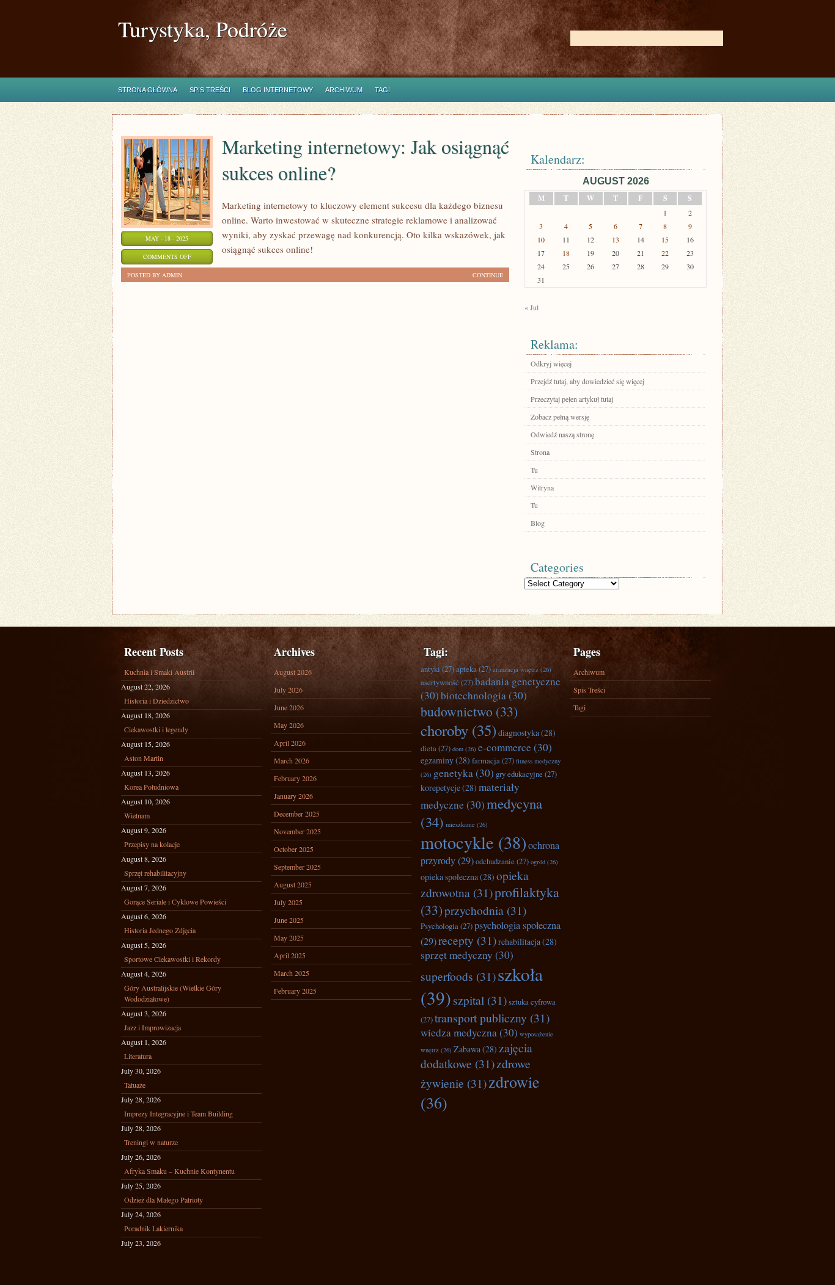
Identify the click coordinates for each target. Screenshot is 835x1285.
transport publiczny (492, 1017)
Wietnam (137, 815)
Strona (540, 452)
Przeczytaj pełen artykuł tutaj (572, 399)
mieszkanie (467, 824)
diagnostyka (527, 732)
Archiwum (343, 89)
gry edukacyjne (526, 773)
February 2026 (295, 778)
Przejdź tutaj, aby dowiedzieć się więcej (587, 381)
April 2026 (290, 743)
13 (615, 239)
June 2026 (289, 707)
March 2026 (291, 760)
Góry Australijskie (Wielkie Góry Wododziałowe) (172, 993)
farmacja (493, 760)
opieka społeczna (458, 877)
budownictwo (469, 711)
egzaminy (445, 760)
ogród (544, 861)
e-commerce (515, 747)
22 (665, 253)
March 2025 (291, 973)
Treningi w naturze (151, 1142)
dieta (436, 748)
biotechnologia (484, 695)
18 (566, 253)
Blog (538, 523)
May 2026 (289, 725)
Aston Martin (143, 758)
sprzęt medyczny (467, 955)
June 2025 (289, 920)
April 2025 (290, 955)
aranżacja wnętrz (522, 669)
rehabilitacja (527, 941)
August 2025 (293, 884)
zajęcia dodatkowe (476, 1055)
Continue (488, 275)
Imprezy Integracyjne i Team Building (178, 1113)
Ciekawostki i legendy (156, 729)
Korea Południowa (151, 787)
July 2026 (288, 689)
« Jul (531, 307)
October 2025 (294, 849)
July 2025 (288, 902)
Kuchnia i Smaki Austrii (159, 672)
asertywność (447, 682)
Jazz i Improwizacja (152, 1027)
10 (541, 239)
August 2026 (293, 672)
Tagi (382, 89)
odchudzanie (502, 861)
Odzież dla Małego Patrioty (163, 1199)
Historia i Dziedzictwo (156, 700)
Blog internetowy (278, 89)
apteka (473, 668)
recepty (467, 940)
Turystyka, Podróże (202, 29)
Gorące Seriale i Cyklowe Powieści (175, 901)
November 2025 (297, 831)
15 (665, 239)
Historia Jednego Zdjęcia (160, 930)
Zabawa (475, 1049)
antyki (437, 668)
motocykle (473, 842)
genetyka (463, 773)
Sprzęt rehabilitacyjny (155, 873)
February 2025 (295, 991)
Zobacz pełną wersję (560, 416)
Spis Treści (209, 89)
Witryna (542, 487)
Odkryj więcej (551, 363)
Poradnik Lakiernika (153, 1228)
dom (464, 748)
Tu (534, 470)
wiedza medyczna (469, 1032)
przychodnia (485, 910)
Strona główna (147, 89)
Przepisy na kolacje (152, 844)
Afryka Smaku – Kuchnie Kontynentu (179, 1171)
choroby (458, 730)
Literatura (138, 1056)
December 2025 (297, 813)
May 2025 (289, 937)
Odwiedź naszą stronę (562, 434)
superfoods (458, 976)
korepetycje (449, 787)
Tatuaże (134, 1085)
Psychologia (447, 925)
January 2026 (293, 796)
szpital (480, 1000)
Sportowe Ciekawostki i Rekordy (172, 959)
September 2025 (297, 867)
